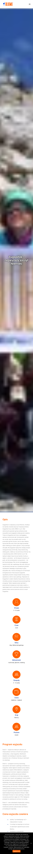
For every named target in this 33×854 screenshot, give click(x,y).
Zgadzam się (16, 851)
